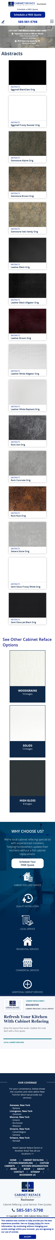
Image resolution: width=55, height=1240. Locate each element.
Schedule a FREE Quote (27, 9)
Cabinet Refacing (33, 1160)
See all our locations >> (30, 1152)
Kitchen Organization (35, 1165)
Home (13, 1160)
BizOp (27, 1168)
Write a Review (2, 22)
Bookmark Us (27, 1174)
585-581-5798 (27, 22)
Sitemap (35, 1171)
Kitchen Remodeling (21, 1162)
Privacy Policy (34, 1223)
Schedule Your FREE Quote (27, 863)
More (13, 1168)
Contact (19, 1171)
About (41, 1168)
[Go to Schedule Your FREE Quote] (27, 1022)
